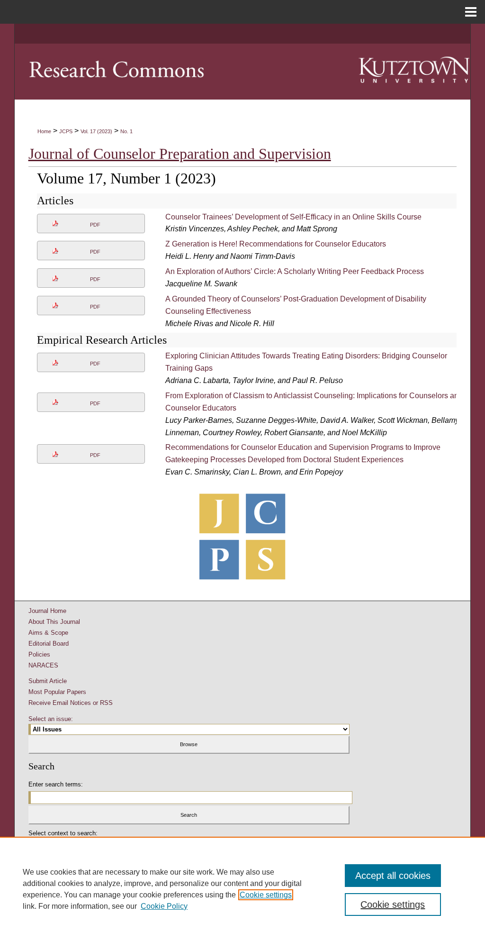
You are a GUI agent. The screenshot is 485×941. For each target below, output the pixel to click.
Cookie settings (266, 895)
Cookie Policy (164, 906)
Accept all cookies (393, 875)
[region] (242, 889)
